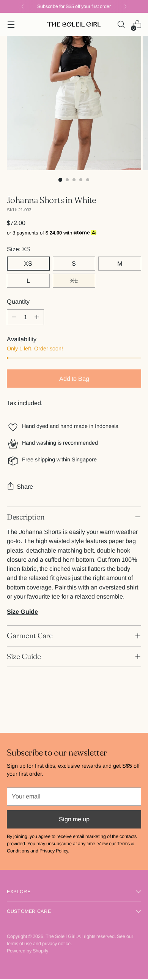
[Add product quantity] (37, 317)
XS (28, 263)
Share (25, 486)
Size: (18, 249)
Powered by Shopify (27, 951)
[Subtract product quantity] (14, 317)
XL (74, 280)
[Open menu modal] (11, 24)
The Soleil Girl (61, 936)
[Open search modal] (121, 24)
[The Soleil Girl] (74, 24)
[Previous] (22, 6)
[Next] (125, 6)
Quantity (18, 301)
